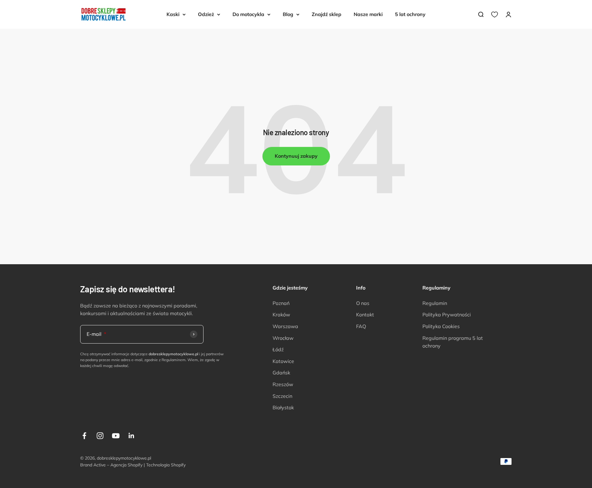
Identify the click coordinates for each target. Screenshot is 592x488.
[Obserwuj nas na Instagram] (100, 436)
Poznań (281, 303)
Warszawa (285, 326)
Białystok (283, 407)
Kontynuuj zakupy (296, 156)
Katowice (283, 361)
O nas (362, 303)
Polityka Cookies (441, 326)
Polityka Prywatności (446, 314)
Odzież (206, 14)
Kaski (172, 14)
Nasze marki (368, 14)
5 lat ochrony (410, 14)
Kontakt (365, 314)
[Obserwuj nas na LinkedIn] (131, 436)
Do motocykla (248, 14)
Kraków (281, 314)
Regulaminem (174, 359)
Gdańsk (281, 372)
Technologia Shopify (166, 465)
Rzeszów (283, 384)
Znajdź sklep (326, 14)
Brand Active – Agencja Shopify (111, 465)
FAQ (361, 326)
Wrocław (283, 338)
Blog (288, 14)
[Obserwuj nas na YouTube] (116, 436)
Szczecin (282, 396)
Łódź (278, 349)
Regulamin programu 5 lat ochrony (452, 342)
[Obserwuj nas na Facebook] (84, 436)
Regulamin (434, 303)
